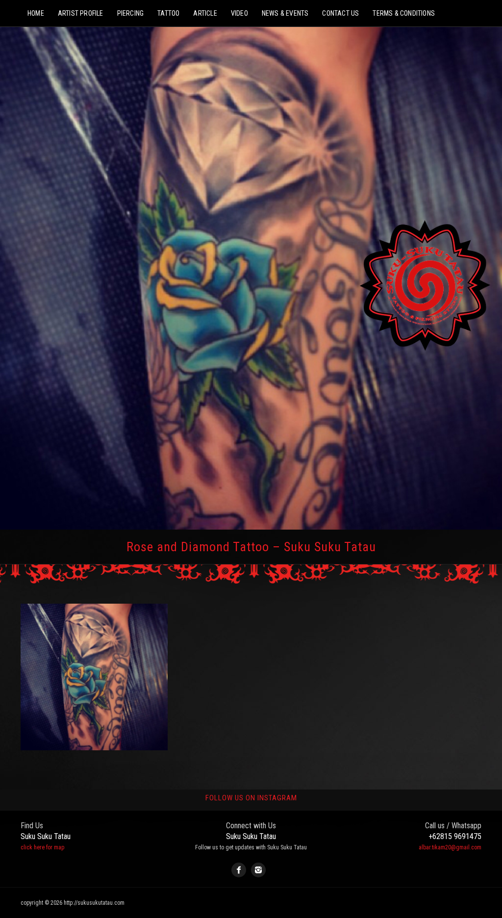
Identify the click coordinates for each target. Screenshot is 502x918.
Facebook (238, 870)
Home (35, 13)
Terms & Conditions (404, 13)
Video (239, 13)
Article (205, 13)
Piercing (130, 13)
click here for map (42, 847)
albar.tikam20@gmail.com (450, 847)
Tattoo (168, 13)
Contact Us (340, 13)
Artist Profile (80, 13)
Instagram (258, 870)
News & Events (285, 13)
